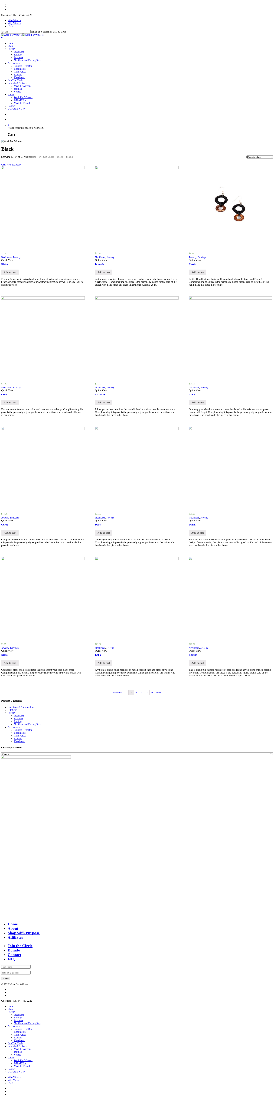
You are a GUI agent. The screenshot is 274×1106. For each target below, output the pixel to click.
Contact (11, 106)
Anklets (18, 74)
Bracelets (18, 57)
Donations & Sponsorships (21, 707)
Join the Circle (20, 946)
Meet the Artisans (22, 86)
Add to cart (10, 272)
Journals (18, 88)
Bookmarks (20, 68)
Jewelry (11, 48)
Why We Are (14, 23)
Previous (117, 692)
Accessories (14, 63)
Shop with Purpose (24, 933)
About (11, 94)
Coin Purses (20, 71)
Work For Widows (23, 97)
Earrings (18, 54)
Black (60, 156)
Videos (17, 91)
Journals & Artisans (17, 83)
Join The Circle (15, 80)
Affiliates (15, 937)
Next (158, 692)
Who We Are (14, 20)
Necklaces (19, 51)
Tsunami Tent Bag (23, 66)
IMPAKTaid (20, 100)
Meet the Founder (23, 103)
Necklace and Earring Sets (27, 60)
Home (11, 43)
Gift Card (12, 710)
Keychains (19, 77)
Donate (14, 950)
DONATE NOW (16, 108)
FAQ (10, 26)
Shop (10, 46)
